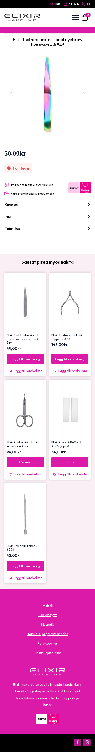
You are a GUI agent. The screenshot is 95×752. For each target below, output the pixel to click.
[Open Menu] (75, 17)
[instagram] (87, 742)
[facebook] (77, 742)
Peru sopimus (47, 643)
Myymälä (47, 624)
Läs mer (25, 462)
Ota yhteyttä (47, 615)
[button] (25, 370)
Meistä (47, 605)
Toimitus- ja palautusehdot (47, 634)
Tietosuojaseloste (47, 652)
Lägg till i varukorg (25, 359)
